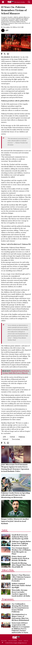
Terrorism (16, 439)
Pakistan (22, 437)
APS (4, 437)
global (12, 437)
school (5, 439)
